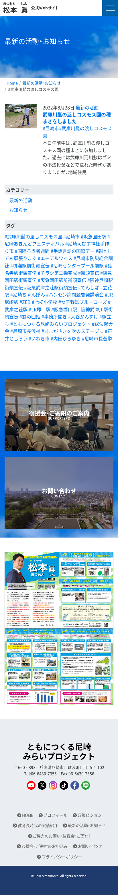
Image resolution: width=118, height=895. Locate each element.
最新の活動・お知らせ (42, 83)
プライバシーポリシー (62, 856)
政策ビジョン (90, 815)
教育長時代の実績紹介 (38, 825)
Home (12, 83)
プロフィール (55, 815)
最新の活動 (87, 107)
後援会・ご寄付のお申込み (45, 846)
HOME (27, 815)
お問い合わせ (90, 846)
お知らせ (18, 209)
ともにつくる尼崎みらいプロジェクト (59, 751)
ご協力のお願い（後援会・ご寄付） (62, 836)
